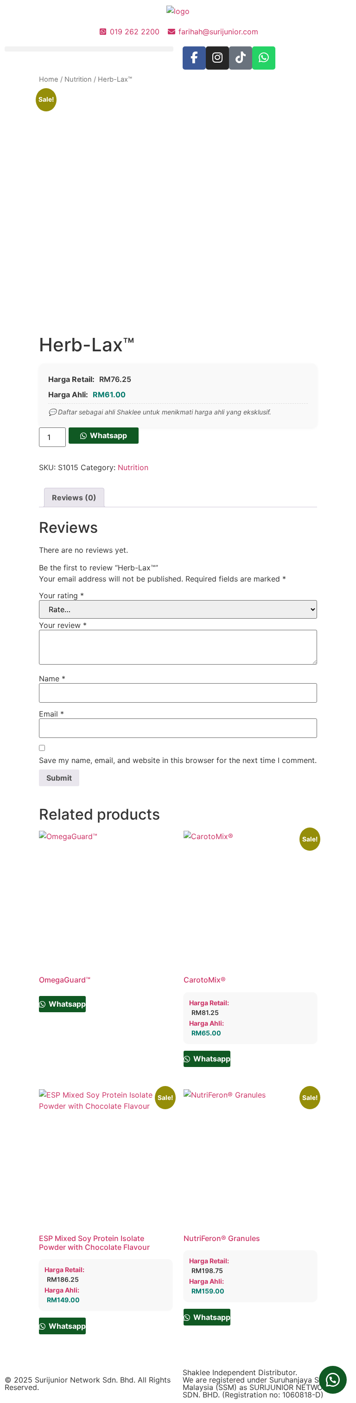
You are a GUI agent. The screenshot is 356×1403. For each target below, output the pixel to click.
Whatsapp (108, 435)
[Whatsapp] (263, 58)
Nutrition (78, 79)
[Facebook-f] (194, 58)
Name (52, 678)
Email (51, 714)
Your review (63, 625)
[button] (89, 49)
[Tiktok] (240, 58)
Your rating (61, 595)
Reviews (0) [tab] (74, 497)
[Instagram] (217, 58)
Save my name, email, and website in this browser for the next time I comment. (178, 760)
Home (48, 79)
